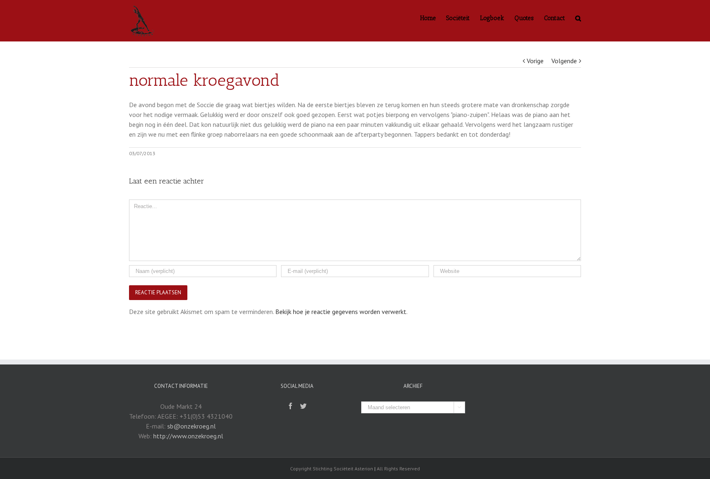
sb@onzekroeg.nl (191, 426)
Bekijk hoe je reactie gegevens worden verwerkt (340, 311)
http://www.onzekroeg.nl (188, 436)
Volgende (564, 61)
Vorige (535, 61)
